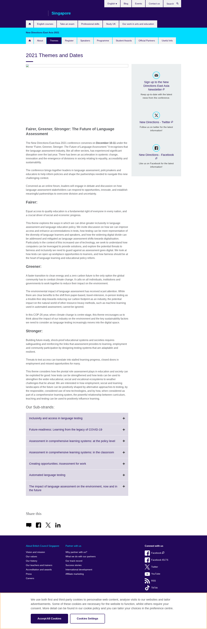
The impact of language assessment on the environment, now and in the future (73, 490)
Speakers (85, 40)
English (112, 3)
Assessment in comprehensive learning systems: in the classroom (78, 454)
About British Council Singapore (42, 545)
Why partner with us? (76, 552)
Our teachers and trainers (39, 565)
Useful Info (167, 40)
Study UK (111, 24)
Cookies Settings (87, 618)
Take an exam (67, 24)
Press (29, 574)
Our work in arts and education (138, 24)
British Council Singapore (35, 13)
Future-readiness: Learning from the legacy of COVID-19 (72, 431)
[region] (103, 611)
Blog (126, 3)
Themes (54, 40)
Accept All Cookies (49, 618)
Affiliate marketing (74, 574)
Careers (30, 578)
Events (138, 3)
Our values (31, 556)
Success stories (73, 565)
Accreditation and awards (39, 569)
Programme (103, 40)
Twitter (154, 567)
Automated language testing (54, 477)
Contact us (154, 3)
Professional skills (90, 24)
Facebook (156, 553)
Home (29, 24)
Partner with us (73, 545)
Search (179, 4)
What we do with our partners (80, 556)
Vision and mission (35, 552)
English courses (45, 24)
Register (69, 40)
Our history (31, 561)
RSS (153, 581)
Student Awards (124, 40)
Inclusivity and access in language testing (63, 420)
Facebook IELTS (159, 560)
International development (78, 569)
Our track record (73, 561)
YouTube (155, 574)
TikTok (154, 587)
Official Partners (147, 40)
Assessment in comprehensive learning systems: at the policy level (78, 443)
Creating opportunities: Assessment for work (64, 465)
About (40, 40)
